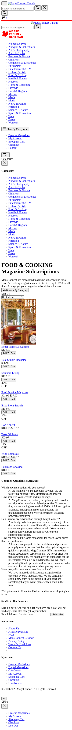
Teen (11, 116)
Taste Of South (9, 434)
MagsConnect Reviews (21, 637)
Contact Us (14, 647)
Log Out (13, 725)
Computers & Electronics (22, 62)
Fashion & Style (17, 72)
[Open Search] (4, 13)
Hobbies (13, 81)
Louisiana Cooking (12, 466)
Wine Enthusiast (10, 453)
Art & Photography (19, 50)
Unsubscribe (15, 683)
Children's (14, 59)
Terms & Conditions (19, 644)
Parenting (13, 106)
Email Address (9, 614)
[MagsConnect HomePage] (21, 3)
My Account (15, 673)
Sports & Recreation (19, 113)
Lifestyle (13, 87)
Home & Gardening (19, 84)
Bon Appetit (8, 424)
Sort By (5, 293)
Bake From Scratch (12, 405)
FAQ (11, 634)
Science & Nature (18, 109)
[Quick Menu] (4, 3)
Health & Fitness (17, 78)
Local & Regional (18, 91)
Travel (11, 119)
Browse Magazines (19, 664)
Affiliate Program (18, 631)
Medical (12, 94)
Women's (13, 122)
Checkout (13, 679)
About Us (13, 628)
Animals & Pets (17, 43)
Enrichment (14, 65)
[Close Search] (44, 7)
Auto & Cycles (16, 53)
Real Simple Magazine (13, 359)
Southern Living (10, 372)
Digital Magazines (18, 667)
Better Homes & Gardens (15, 346)
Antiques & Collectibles (21, 46)
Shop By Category (16, 129)
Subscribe (58, 614)
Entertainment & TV (19, 69)
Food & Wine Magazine (14, 392)
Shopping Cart (16, 676)
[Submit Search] (37, 7)
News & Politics (17, 103)
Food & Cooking (17, 75)
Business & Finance (19, 56)
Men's (11, 97)
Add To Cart (9, 353)
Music (11, 100)
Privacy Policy (16, 641)
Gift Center (14, 670)
